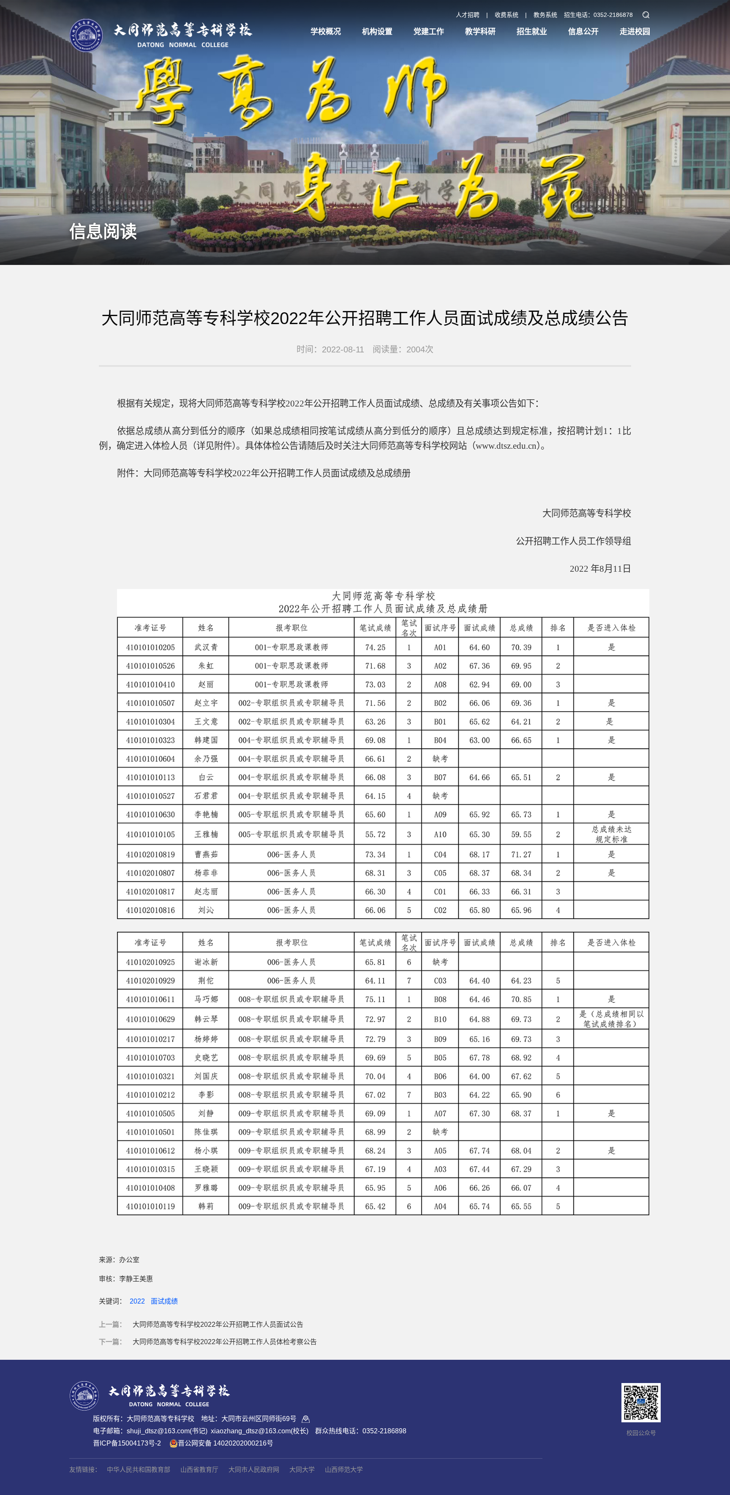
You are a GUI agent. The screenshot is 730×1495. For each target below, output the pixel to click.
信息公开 (583, 31)
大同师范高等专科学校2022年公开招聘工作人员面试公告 (218, 1324)
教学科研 (480, 31)
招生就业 (532, 31)
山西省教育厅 (199, 1469)
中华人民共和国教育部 (138, 1469)
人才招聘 (467, 14)
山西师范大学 (344, 1469)
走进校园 (635, 31)
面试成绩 (164, 1301)
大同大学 (302, 1469)
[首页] (161, 28)
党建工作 (429, 31)
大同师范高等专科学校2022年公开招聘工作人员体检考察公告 (225, 1341)
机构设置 (377, 31)
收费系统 (506, 14)
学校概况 (326, 31)
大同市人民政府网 (254, 1469)
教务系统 (545, 14)
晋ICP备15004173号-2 (127, 1443)
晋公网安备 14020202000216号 (225, 1443)
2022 (137, 1301)
